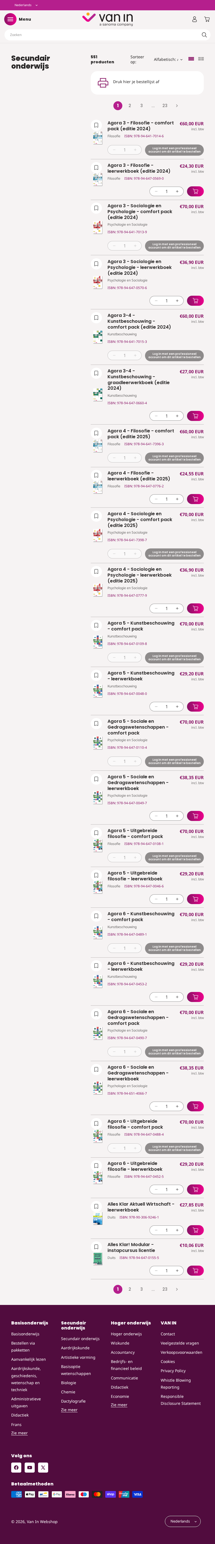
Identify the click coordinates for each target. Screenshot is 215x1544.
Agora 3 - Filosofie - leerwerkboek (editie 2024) (139, 168)
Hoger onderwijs (126, 1333)
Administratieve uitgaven (26, 1402)
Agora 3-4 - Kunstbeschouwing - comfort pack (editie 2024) (139, 321)
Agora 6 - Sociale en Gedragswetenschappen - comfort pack (138, 1017)
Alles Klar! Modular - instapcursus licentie (131, 1248)
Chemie (68, 1391)
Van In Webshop (42, 1521)
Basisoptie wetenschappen (76, 1370)
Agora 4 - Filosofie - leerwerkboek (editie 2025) (139, 476)
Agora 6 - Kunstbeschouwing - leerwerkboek (141, 966)
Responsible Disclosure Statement (181, 1400)
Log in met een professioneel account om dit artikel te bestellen (174, 150)
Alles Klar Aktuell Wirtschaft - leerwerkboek (141, 1207)
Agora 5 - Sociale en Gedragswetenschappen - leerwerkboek (138, 782)
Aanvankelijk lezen (28, 1359)
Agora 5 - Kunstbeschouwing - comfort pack (141, 626)
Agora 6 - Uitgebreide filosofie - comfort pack (135, 1124)
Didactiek (20, 1415)
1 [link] (118, 106)
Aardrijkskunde (75, 1347)
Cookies (168, 1361)
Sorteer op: (137, 59)
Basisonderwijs (25, 1333)
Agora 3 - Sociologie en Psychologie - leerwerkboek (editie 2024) (140, 267)
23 (164, 106)
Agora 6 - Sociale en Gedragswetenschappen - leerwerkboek (138, 1073)
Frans (16, 1424)
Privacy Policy (173, 1370)
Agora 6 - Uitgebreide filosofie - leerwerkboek (135, 1166)
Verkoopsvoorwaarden (181, 1352)
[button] (10, 19)
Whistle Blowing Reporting (176, 1383)
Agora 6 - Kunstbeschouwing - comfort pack (141, 917)
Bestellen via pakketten (23, 1346)
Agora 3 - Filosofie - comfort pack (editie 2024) (141, 126)
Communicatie (124, 1378)
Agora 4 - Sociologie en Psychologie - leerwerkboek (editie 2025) (140, 575)
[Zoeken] (204, 34)
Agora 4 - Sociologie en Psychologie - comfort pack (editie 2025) (140, 519)
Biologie (68, 1382)
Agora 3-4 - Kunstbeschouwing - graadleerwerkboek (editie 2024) (139, 379)
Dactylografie (73, 1401)
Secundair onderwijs (80, 1338)
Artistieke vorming (78, 1357)
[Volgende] (176, 105)
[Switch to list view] (191, 59)
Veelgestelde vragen (180, 1343)
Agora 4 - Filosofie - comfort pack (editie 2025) (141, 434)
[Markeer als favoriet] (96, 125)
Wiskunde (120, 1343)
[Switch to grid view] (201, 59)
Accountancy (123, 1352)
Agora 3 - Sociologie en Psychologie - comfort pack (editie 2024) (140, 211)
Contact (168, 1333)
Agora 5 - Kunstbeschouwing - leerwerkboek (141, 676)
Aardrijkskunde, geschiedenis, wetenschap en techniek (26, 1379)
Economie (120, 1396)
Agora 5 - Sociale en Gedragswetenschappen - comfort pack (138, 727)
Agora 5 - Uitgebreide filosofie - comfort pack (135, 834)
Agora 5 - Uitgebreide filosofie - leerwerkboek (135, 876)
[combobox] (107, 34)
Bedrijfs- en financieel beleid (126, 1365)
